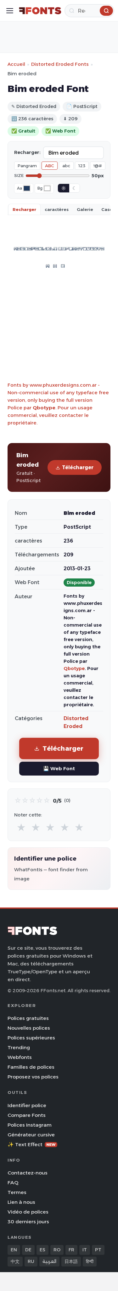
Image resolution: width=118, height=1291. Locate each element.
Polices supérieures (31, 1038)
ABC (49, 165)
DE (28, 1250)
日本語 (71, 1261)
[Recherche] (106, 11)
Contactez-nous (28, 1173)
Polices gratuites (28, 1018)
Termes (17, 1192)
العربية (49, 1261)
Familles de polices (31, 1067)
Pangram (27, 165)
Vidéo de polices (28, 1212)
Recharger (24, 209)
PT (98, 1250)
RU (31, 1261)
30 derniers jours (28, 1222)
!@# (97, 165)
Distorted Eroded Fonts (60, 64)
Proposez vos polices (33, 1077)
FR (71, 1250)
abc (66, 165)
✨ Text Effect (32, 1144)
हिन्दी (89, 1261)
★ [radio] (21, 827)
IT (84, 1250)
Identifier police (27, 1105)
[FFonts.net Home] (40, 10)
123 (81, 165)
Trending (19, 1047)
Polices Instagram (30, 1125)
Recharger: (27, 152)
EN (14, 1250)
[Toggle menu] (10, 11)
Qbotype (44, 408)
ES (42, 1250)
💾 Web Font (59, 768)
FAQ (13, 1183)
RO (56, 1250)
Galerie (85, 209)
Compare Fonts (27, 1115)
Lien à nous (21, 1202)
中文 (15, 1261)
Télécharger (77, 467)
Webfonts (20, 1057)
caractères (57, 209)
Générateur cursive (31, 1135)
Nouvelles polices (29, 1028)
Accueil (16, 64)
